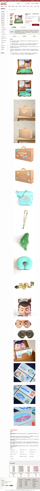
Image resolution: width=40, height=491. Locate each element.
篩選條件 (28, 3)
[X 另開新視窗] (5, 485)
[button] (38, 16)
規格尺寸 (34, 36)
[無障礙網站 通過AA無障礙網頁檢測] (11, 485)
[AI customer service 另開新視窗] (8, 485)
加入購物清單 (36, 24)
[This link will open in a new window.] (13, 27)
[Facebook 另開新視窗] (3, 485)
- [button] (25, 24)
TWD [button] (37, 0)
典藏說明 (24, 36)
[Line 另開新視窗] (7, 485)
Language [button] (32, 0)
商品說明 (14, 36)
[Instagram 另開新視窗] (2, 485)
